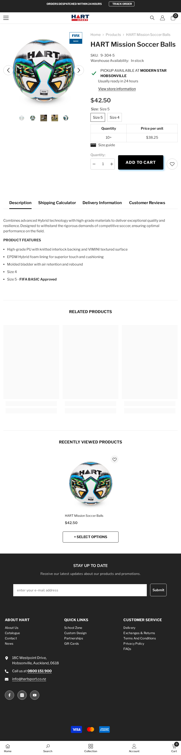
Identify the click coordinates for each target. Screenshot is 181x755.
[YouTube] (34, 695)
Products (113, 35)
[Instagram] (22, 695)
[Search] (152, 17)
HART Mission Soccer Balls (84, 515)
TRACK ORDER (122, 4)
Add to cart (141, 162)
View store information (117, 89)
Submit (158, 590)
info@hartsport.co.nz (29, 679)
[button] (8, 70)
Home (95, 35)
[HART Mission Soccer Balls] (91, 483)
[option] (90, 4)
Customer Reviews (147, 202)
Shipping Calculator (57, 202)
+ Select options (90, 537)
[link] (172, 164)
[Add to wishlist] (115, 459)
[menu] (6, 17)
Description (20, 202)
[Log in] (162, 17)
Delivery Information (102, 202)
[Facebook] (9, 695)
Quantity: (98, 155)
